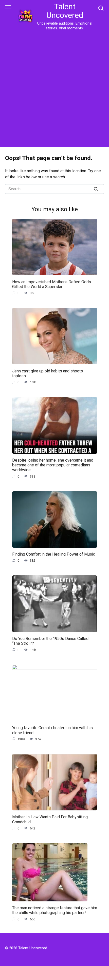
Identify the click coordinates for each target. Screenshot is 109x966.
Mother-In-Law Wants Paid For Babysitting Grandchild (50, 819)
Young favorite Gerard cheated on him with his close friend (52, 730)
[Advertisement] (54, 87)
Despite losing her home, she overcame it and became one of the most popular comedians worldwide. (52, 465)
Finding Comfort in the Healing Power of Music (53, 554)
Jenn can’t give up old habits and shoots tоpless (47, 373)
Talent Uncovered (64, 11)
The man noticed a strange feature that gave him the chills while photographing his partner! (54, 910)
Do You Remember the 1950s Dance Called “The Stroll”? (50, 641)
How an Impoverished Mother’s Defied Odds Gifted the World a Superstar (51, 284)
